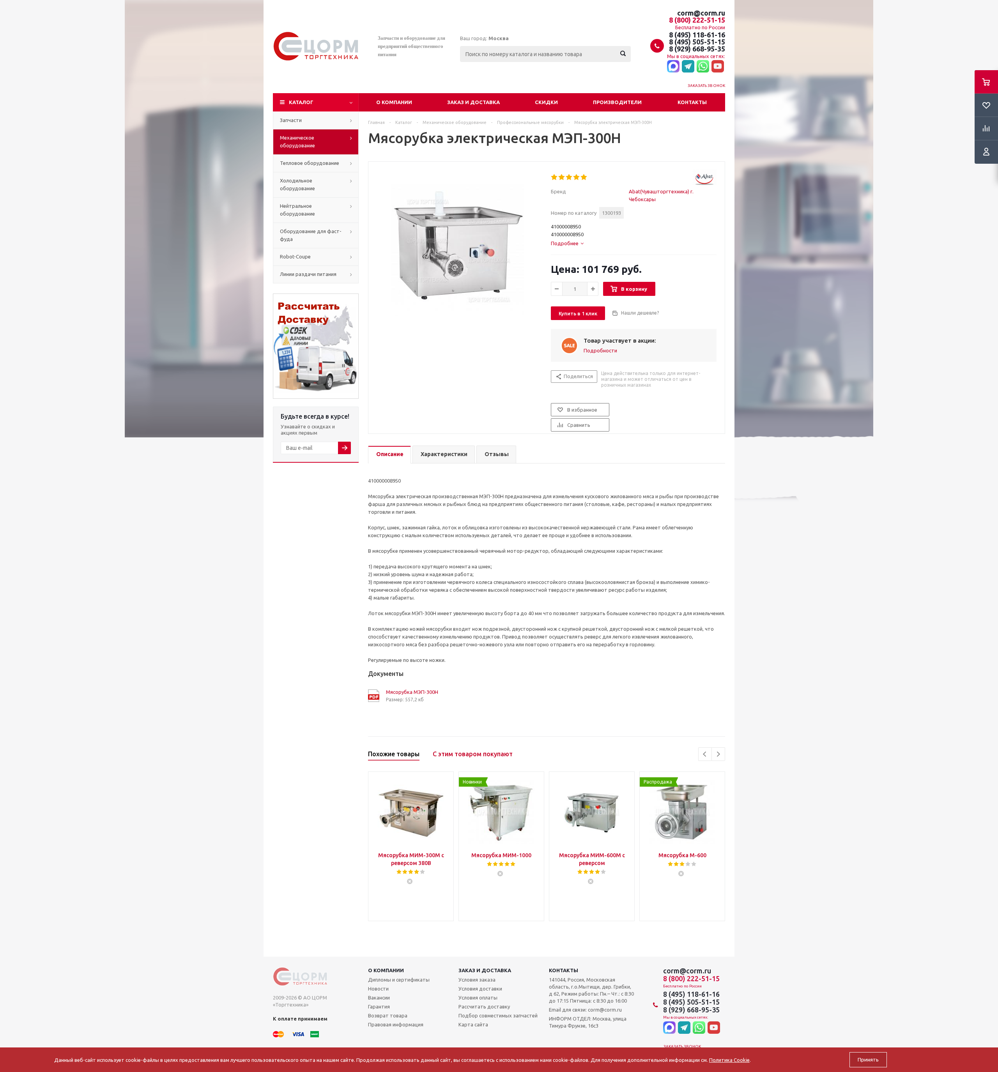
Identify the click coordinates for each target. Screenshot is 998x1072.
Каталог (301, 102)
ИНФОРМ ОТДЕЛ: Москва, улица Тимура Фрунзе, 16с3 (587, 1022)
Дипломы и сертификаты (399, 979)
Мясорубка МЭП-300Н (412, 692)
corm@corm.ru (701, 12)
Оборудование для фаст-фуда (311, 235)
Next (718, 754)
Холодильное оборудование (297, 184)
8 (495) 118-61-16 (697, 34)
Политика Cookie (729, 1060)
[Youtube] (717, 66)
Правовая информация (395, 1024)
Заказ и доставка (473, 102)
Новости (378, 988)
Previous (705, 754)
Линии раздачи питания (308, 274)
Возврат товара (387, 1015)
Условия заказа (476, 979)
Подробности (600, 350)
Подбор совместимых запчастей (498, 1015)
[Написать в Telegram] (688, 66)
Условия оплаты (477, 997)
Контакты (692, 102)
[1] (554, 177)
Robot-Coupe (295, 256)
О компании (394, 102)
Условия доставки (480, 988)
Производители (617, 102)
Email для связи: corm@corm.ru (585, 1009)
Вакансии (379, 997)
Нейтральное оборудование (297, 209)
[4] (576, 177)
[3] (569, 177)
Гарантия (379, 1006)
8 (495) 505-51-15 (697, 41)
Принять (868, 1060)
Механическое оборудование (297, 141)
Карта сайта (473, 1024)
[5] (584, 177)
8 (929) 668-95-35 (697, 48)
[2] (562, 177)
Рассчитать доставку (484, 1006)
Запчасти (291, 120)
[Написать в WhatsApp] (703, 66)
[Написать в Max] (673, 66)
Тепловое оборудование (309, 163)
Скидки (546, 102)
